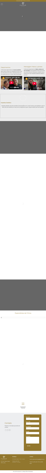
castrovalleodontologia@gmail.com (37, 459)
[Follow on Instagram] (8, 430)
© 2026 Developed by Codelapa (19, 471)
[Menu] (2, 4)
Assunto (27, 431)
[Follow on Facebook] (6, 430)
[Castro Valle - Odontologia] (23, 4)
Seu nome (28, 416)
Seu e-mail (28, 421)
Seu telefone (28, 426)
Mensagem (28, 436)
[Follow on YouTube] (10, 430)
